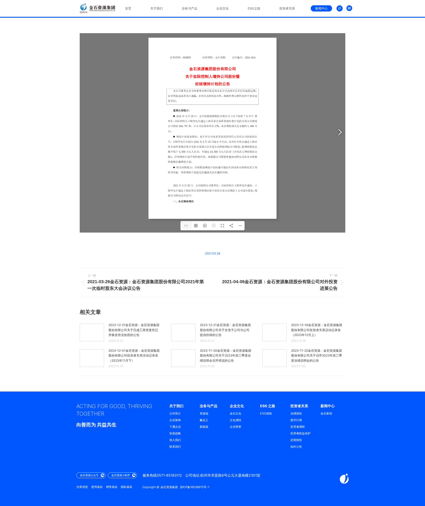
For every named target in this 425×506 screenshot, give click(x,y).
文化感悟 (235, 420)
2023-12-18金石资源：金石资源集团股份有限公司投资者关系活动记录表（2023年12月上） (316, 330)
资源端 (204, 413)
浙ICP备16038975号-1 (194, 487)
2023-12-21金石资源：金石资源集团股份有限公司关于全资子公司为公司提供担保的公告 (225, 330)
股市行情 (296, 420)
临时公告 (296, 446)
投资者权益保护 (300, 433)
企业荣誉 (235, 426)
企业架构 (175, 420)
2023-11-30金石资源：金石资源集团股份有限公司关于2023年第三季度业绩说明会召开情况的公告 (225, 355)
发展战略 (175, 433)
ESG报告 (266, 413)
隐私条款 (126, 487)
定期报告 (296, 440)
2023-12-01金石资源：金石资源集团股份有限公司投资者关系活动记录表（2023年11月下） (134, 355)
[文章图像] (92, 332)
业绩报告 (296, 413)
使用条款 (97, 487)
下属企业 (175, 426)
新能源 (204, 426)
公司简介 (175, 413)
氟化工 (204, 420)
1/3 (186, 225)
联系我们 (175, 446)
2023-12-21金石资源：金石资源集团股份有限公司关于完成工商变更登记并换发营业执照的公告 (133, 330)
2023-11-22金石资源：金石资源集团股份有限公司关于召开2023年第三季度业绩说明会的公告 (316, 355)
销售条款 (112, 487)
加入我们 (175, 440)
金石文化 (235, 413)
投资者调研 (297, 426)
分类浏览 (82, 487)
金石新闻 (326, 413)
